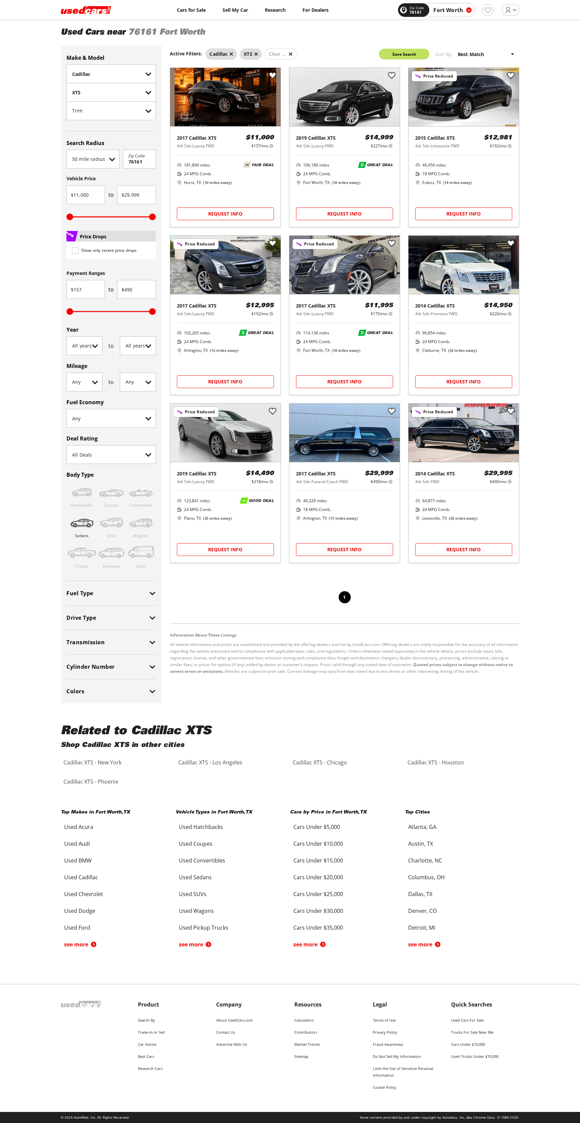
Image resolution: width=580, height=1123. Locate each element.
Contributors (305, 1032)
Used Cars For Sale (467, 1020)
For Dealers (315, 10)
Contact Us (225, 1032)
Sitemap (301, 1056)
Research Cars (150, 1068)
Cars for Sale (191, 10)
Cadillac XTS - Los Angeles (210, 762)
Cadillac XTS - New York (92, 762)
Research (275, 10)
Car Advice (147, 1044)
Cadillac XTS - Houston (435, 762)
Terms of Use (384, 1020)
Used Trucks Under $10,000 (474, 1056)
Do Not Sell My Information (397, 1056)
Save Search (404, 54)
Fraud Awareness (388, 1044)
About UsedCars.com (234, 1020)
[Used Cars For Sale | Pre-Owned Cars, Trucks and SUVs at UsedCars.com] (86, 10)
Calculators (304, 1020)
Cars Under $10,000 (468, 1044)
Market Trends (307, 1044)
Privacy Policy (385, 1032)
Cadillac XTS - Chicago (320, 762)
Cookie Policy (384, 1087)
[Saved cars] (488, 10)
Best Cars (146, 1056)
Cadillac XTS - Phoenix (90, 781)
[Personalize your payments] (271, 146)
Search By (146, 1020)
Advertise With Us (231, 1044)
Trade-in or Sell (151, 1032)
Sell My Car (235, 10)
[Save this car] (272, 76)
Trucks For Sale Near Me (472, 1032)
